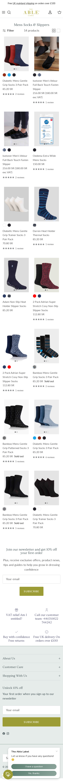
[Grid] (54, 31)
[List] (58, 31)
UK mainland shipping (23, 3)
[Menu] (3, 12)
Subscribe (31, 591)
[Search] (10, 12)
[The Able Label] (31, 12)
